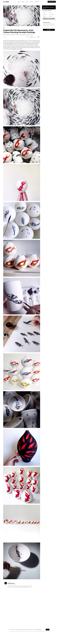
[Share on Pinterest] (28, 37)
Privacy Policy (39, 629)
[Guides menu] (20, 1)
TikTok (50, 12)
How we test (37, 1)
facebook (20, 48)
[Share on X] (29, 37)
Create (23, 1)
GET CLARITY (49, 29)
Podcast (51, 16)
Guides (19, 1)
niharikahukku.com (14, 48)
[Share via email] (33, 37)
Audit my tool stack (52, 1)
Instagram (44, 14)
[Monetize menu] (33, 1)
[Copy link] (35, 37)
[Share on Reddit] (31, 37)
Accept (48, 629)
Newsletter (44, 16)
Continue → (49, 18)
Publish (27, 1)
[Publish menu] (28, 1)
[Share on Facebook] (26, 37)
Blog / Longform (52, 14)
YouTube (44, 12)
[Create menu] (24, 1)
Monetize (31, 1)
